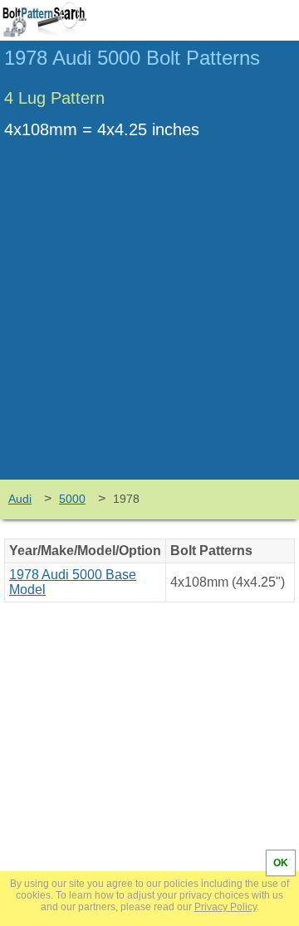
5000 (72, 498)
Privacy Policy (225, 907)
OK (280, 863)
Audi (20, 498)
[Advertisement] (149, 322)
